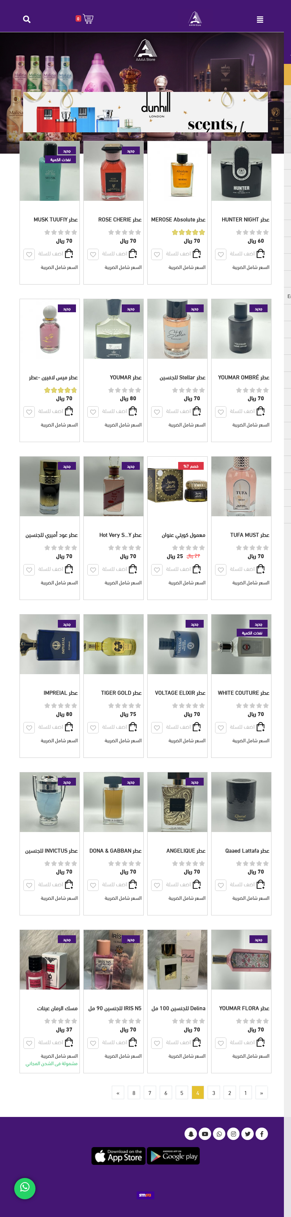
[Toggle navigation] (260, 19)
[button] (84, 19)
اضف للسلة (242, 253)
